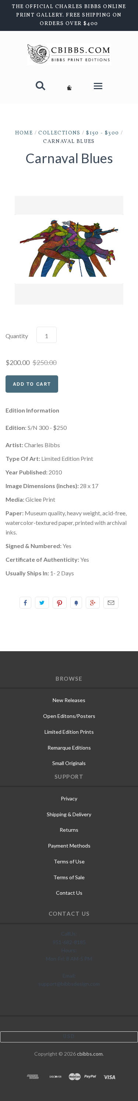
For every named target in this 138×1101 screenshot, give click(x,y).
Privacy (69, 798)
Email (110, 603)
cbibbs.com (90, 1054)
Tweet (42, 603)
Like (25, 603)
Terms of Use (69, 861)
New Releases (69, 700)
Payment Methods (69, 845)
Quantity (17, 335)
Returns (69, 830)
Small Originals (69, 763)
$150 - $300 (102, 133)
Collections (59, 133)
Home (24, 133)
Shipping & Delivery (69, 814)
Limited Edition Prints (69, 732)
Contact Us (69, 893)
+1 (93, 603)
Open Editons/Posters (69, 716)
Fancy (76, 603)
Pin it (60, 603)
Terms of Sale (69, 877)
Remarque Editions (69, 747)
